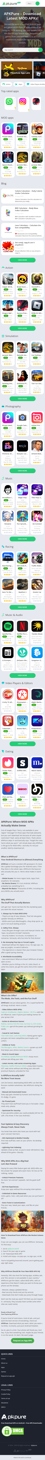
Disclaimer (4, 1403)
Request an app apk (8, 1376)
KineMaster (12, 1012)
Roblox (3, 1024)
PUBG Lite (5, 1026)
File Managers (6, 1047)
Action (8, 84)
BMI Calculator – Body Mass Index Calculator (26, 209)
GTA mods (37, 1024)
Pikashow (4, 1066)
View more (22, 260)
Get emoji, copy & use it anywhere (25, 243)
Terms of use (5, 1398)
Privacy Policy (5, 1390)
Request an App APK (22, 1340)
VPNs (15, 1047)
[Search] (38, 3)
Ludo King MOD (20, 1036)
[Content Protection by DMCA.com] (12, 1436)
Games (3, 1372)
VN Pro (33, 1012)
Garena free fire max (15, 1024)
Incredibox (5, 1057)
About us (4, 1363)
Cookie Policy (5, 1394)
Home (3, 1359)
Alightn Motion (23, 1012)
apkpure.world (13, 1249)
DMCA (3, 1407)
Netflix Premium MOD (17, 1066)
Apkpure (34, 1445)
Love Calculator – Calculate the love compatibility (28, 226)
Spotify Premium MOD (18, 1057)
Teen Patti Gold (7, 1036)
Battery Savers (23, 1047)
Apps (20, 84)
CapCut (4, 1012)
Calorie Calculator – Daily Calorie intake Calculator (28, 192)
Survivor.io (28, 1024)
